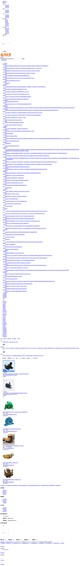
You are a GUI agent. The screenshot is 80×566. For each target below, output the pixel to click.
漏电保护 (7, 73)
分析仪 (22, 223)
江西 (48, 348)
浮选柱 (26, 273)
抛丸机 (31, 257)
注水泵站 (15, 201)
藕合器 (14, 182)
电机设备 (5, 81)
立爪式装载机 (18, 91)
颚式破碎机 (7, 281)
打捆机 (20, 270)
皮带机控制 (26, 65)
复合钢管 (27, 241)
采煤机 (4, 95)
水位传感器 (26, 149)
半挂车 (24, 267)
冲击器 (20, 216)
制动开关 (30, 78)
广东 (10, 348)
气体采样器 (58, 153)
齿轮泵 (15, 196)
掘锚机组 (7, 218)
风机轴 (10, 145)
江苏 (33, 348)
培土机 (47, 270)
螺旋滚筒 (26, 96)
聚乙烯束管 (38, 241)
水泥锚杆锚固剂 (13, 249)
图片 (35, 358)
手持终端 (5, 181)
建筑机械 (5, 259)
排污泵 (17, 196)
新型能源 (5, 296)
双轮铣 (48, 255)
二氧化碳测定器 (19, 161)
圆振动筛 (10, 288)
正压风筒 (7, 237)
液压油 (4, 245)
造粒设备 (7, 276)
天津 (8, 348)
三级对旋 (15, 131)
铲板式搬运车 (8, 112)
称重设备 (11, 276)
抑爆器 (21, 166)
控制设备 (5, 64)
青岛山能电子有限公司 (7, 375)
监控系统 (5, 156)
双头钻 (16, 228)
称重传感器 (16, 150)
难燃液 (4, 243)
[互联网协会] (41, 543)
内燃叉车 (13, 267)
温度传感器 (12, 149)
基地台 (10, 175)
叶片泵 (12, 196)
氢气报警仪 (40, 155)
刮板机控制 (31, 65)
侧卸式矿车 (16, 115)
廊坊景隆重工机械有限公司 (8, 465)
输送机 (12, 273)
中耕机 (50, 270)
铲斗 (24, 89)
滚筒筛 (17, 288)
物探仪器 (5, 219)
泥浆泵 (20, 191)
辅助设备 (5, 76)
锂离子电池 (7, 75)
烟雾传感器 (40, 149)
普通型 (6, 246)
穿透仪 (32, 221)
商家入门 (5, 491)
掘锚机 (22, 86)
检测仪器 (5, 152)
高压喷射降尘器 (50, 138)
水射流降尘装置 (37, 138)
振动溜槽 (15, 291)
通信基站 (7, 175)
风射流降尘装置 (44, 138)
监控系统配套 (5, 168)
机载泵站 (23, 201)
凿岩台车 (18, 213)
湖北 (37, 348)
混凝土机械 (5, 264)
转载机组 (22, 218)
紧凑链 (52, 110)
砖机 (22, 265)
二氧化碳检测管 (13, 153)
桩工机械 (5, 254)
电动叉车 (9, 267)
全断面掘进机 (8, 86)
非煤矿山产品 (9, 355)
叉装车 (27, 112)
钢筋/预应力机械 (15, 260)
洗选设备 (5, 272)
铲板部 (17, 99)
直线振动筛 (14, 288)
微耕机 (31, 270)
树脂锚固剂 (7, 249)
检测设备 (5, 154)
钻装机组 (14, 218)
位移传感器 (65, 149)
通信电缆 (14, 232)
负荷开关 (19, 70)
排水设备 (9, 338)
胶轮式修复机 (8, 101)
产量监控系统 (76, 158)
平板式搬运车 (13, 112)
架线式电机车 (13, 117)
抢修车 (37, 257)
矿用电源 (5, 74)
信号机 (12, 180)
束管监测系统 (8, 159)
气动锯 (15, 225)
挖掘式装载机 (12, 91)
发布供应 (7, 10)
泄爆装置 (11, 166)
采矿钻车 (22, 213)
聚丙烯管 (11, 241)
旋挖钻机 (7, 255)
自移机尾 (67, 107)
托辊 (33, 107)
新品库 (1, 57)
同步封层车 (28, 257)
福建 (46, 348)
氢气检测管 (53, 153)
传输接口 (11, 169)
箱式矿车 (7, 115)
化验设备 (14, 276)
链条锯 (6, 225)
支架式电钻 (32, 211)
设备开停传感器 (55, 149)
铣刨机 (6, 257)
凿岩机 (4, 214)
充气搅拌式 (17, 286)
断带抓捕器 (54, 107)
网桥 (9, 177)
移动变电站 (7, 68)
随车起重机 (17, 262)
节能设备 (5, 294)
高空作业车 (21, 260)
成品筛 (20, 288)
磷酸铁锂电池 (12, 75)
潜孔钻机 (11, 211)
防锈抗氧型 (10, 246)
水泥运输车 (33, 265)
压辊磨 (20, 283)
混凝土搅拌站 (18, 265)
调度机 (20, 175)
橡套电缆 (7, 232)
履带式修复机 (13, 101)
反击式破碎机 (12, 281)
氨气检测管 (44, 153)
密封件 (16, 145)
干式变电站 (17, 68)
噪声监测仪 (62, 153)
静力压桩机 (23, 255)
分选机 (12, 291)
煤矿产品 (5, 355)
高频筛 (6, 288)
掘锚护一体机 (31, 86)
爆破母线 (33, 232)
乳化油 (9, 244)
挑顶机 (25, 218)
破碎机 (16, 110)
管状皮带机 (17, 107)
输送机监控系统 (48, 158)
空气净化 (5, 297)
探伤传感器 (20, 150)
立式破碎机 (35, 281)
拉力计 (16, 104)
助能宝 (6, 19)
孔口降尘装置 (8, 138)
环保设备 (5, 293)
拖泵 (12, 265)
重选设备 (5, 289)
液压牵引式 (7, 96)
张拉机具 (11, 104)
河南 (16, 348)
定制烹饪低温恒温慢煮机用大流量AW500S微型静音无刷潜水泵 (16, 373)
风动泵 (9, 196)
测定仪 (6, 223)
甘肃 (60, 348)
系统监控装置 (8, 164)
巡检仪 (16, 182)
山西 (18, 348)
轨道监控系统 (19, 158)
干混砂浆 (25, 265)
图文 (37, 358)
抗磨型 (14, 246)
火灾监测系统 (54, 158)
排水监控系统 (42, 158)
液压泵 (4, 197)
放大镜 (19, 223)
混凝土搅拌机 (39, 265)
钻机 (4, 209)
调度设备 (5, 184)
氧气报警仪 (35, 155)
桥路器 (14, 177)
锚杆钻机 (14, 211)
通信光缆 (29, 232)
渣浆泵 (23, 191)
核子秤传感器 (26, 150)
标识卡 (16, 169)
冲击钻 (23, 225)
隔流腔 (13, 145)
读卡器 (14, 169)
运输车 (53, 270)
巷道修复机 (14, 99)
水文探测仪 (26, 221)
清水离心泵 (7, 191)
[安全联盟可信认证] (16, 543)
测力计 (14, 104)
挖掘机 (4, 88)
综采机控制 (7, 65)
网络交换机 (30, 169)
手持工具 (5, 224)
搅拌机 (19, 104)
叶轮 (8, 145)
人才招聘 (7, 32)
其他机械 (32, 260)
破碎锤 (9, 253)
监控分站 (7, 169)
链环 (20, 99)
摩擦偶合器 (38, 110)
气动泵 (4, 195)
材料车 (31, 115)
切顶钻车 (37, 213)
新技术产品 (39, 355)
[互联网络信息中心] (25, 543)
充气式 (11, 286)
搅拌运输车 (29, 265)
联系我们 (7, 31)
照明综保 (11, 73)
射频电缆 (26, 232)
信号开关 (23, 78)
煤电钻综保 (19, 73)
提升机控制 (21, 65)
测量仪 (25, 223)
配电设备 (5, 69)
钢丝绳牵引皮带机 (24, 107)
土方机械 (26, 355)
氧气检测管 (48, 153)
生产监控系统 (30, 158)
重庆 (12, 348)
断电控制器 (34, 169)
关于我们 (5, 507)
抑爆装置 (14, 166)
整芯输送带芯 (16, 234)
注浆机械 (7, 265)
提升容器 (5, 121)
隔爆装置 (18, 166)
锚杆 (22, 104)
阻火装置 (7, 166)
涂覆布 (4, 238)
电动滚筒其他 (71, 107)
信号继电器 (16, 180)
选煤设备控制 (45, 65)
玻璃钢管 (19, 241)
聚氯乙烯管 (15, 241)
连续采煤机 (18, 86)
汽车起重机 (7, 262)
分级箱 (6, 291)
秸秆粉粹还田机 (65, 270)
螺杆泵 (20, 196)
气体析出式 (22, 286)
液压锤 (31, 216)
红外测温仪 (17, 149)
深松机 (34, 270)
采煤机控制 (12, 65)
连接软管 (30, 241)
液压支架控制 (36, 65)
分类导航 (7, 17)
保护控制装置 (25, 164)
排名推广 (7, 24)
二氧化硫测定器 (33, 161)
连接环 (30, 110)
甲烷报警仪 (20, 155)
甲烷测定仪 (25, 155)
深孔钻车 (11, 213)
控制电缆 (18, 232)
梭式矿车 (25, 115)
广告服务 (5, 502)
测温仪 (53, 161)
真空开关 (23, 70)
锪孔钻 (37, 228)
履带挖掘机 (7, 89)
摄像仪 (41, 169)
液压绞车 (11, 124)
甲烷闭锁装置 (19, 164)
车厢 (25, 94)
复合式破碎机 (24, 281)
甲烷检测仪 (7, 153)
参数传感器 (49, 149)
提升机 (4, 118)
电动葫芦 (18, 120)
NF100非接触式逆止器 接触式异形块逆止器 (12, 428)
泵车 (10, 265)
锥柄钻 (9, 228)
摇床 (24, 291)
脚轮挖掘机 (17, 89)
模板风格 (7, 16)
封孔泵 (4, 205)
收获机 (23, 270)
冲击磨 (23, 283)
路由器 (11, 177)
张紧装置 (45, 107)
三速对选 (23, 131)
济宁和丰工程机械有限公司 (8, 448)
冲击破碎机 (17, 216)
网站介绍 (7, 29)
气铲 (23, 216)
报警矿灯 (14, 80)
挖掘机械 (5, 251)
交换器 (19, 180)
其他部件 (10, 187)
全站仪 (9, 223)
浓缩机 (17, 273)
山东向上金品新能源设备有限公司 (10, 414)
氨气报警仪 (45, 155)
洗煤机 (6, 273)
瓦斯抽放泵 (17, 203)
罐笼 (6, 122)
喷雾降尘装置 (13, 138)
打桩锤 (19, 255)
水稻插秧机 (44, 270)
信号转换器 (20, 169)
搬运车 (4, 111)
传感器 (4, 148)
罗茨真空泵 (12, 203)
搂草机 (29, 270)
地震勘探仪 (7, 221)
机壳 (6, 145)
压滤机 (29, 273)
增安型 (9, 193)
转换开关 (19, 78)
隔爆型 (15, 128)
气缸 (19, 94)
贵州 (54, 348)
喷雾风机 (15, 140)
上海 (6, 348)
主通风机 (5, 127)
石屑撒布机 (23, 257)
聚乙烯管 (7, 241)
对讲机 (8, 182)
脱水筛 (15, 273)
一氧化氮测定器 (26, 161)
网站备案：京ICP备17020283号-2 (7, 541)
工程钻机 (43, 211)
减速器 (24, 110)
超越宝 (6, 21)
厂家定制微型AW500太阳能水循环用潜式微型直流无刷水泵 (15, 393)
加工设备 (5, 275)
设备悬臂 (25, 99)
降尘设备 (5, 137)
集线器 (22, 180)
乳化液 (6, 244)
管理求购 (7, 6)
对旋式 (20, 128)
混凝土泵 (7, 104)
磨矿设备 (5, 282)
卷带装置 (58, 107)
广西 (44, 348)
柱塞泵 (23, 196)
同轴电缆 (22, 232)
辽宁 (31, 348)
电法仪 (30, 221)
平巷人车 (18, 117)
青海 (62, 348)
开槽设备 (41, 257)
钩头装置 (13, 122)
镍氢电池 (21, 75)
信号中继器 (25, 169)
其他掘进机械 (42, 86)
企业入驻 (5, 499)
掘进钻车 (14, 213)
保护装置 (5, 72)
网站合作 (7, 33)
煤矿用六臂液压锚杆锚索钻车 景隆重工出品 (12, 479)
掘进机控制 (17, 65)
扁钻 (40, 228)
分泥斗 (9, 291)
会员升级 (7, 23)
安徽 (41, 348)
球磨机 (6, 283)
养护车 (34, 257)
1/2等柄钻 (13, 228)
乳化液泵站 (7, 201)
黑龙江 (26, 348)
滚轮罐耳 (16, 122)
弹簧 (17, 94)
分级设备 (5, 287)
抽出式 (9, 128)
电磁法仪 (36, 221)
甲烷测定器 (7, 161)
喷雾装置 (7, 143)
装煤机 (4, 97)
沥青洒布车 (14, 257)
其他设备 (22, 177)
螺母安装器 (32, 225)
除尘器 (6, 136)
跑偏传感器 (70, 149)
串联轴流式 (27, 131)
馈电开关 (11, 70)
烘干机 (15, 270)
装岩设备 (10, 99)
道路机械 (30, 355)
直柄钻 (6, 228)
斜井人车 (22, 117)
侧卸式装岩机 (8, 94)
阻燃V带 (11, 234)
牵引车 (21, 267)
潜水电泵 (5, 192)
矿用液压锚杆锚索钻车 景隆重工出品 (10, 462)
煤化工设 (18, 276)
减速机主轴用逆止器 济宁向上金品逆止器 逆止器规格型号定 (15, 412)
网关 (16, 177)
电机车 (4, 116)
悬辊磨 (17, 283)
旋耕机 (17, 270)
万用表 (12, 223)
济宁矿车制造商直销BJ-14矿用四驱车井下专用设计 (13, 445)
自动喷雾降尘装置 (26, 138)
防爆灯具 (7, 80)
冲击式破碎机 (18, 281)
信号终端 (5, 179)
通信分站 (5, 174)
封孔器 (9, 206)
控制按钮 (12, 78)
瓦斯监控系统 (36, 158)
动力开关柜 (31, 73)
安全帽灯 (11, 80)
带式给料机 (49, 107)
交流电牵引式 (12, 96)
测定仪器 (5, 160)
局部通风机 (5, 129)
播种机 (12, 270)
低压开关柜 (35, 70)
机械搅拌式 (7, 286)
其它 (30, 96)
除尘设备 (5, 134)
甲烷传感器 (7, 149)
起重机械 (5, 261)
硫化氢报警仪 (30, 155)
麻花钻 (34, 228)
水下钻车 (29, 213)
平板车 (28, 115)
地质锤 (16, 223)
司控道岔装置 (44, 164)
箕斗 (8, 122)
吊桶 (10, 122)
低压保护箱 (15, 70)
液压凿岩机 (12, 216)
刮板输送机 (5, 108)
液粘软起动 (62, 107)
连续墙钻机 (32, 255)
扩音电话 (17, 175)
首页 (1, 338)
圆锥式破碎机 (45, 281)
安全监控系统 (8, 158)
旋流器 (18, 291)
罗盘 (14, 223)
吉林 (29, 348)
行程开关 (15, 78)
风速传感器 (35, 149)
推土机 (29, 112)
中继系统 (5, 176)
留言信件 (7, 7)
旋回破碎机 (40, 281)
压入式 (6, 128)
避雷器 (44, 169)
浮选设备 (5, 285)
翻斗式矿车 (11, 115)
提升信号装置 (13, 164)
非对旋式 (24, 128)
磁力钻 (12, 225)
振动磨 (29, 283)
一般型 (17, 128)
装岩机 (4, 92)
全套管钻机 (45, 255)
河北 (14, 348)
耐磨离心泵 (12, 191)
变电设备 (5, 67)
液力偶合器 (33, 110)
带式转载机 (30, 107)
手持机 (11, 182)
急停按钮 (27, 78)
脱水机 (23, 273)
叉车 (6, 267)
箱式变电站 (12, 68)
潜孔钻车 (41, 213)
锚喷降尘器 (32, 138)
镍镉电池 (17, 75)
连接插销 (37, 115)
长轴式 (12, 128)
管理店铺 (7, 15)
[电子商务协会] (48, 543)
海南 (67, 348)
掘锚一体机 (26, 86)
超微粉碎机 (13, 278)
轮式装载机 (7, 91)
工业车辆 (5, 266)
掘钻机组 (11, 218)
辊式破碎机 (50, 281)
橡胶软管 (23, 241)
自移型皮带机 (12, 107)
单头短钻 (19, 228)
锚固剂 (24, 104)
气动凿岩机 (7, 216)
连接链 (33, 115)
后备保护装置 (34, 164)
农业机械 (5, 269)
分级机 (23, 288)
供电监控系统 (13, 158)
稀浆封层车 (18, 257)
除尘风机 (10, 136)
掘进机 (4, 85)
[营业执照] (2, 543)
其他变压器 (39, 68)
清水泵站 (19, 201)
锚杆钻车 (7, 213)
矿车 (4, 113)
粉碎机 (4, 277)
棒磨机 (9, 283)
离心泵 (4, 190)
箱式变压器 (26, 68)
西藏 (58, 348)
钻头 (21, 94)
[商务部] (62, 543)
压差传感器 (31, 149)
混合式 (14, 286)
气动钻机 (7, 211)
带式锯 (9, 225)
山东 (21, 348)
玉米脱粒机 (57, 270)
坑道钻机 (36, 211)
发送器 (6, 180)
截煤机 (22, 96)
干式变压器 (21, 68)
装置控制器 (25, 166)
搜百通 (6, 22)
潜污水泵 (15, 193)
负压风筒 (11, 237)
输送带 (4, 233)
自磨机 (15, 283)
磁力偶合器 (43, 110)
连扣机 (26, 225)
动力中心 (35, 68)
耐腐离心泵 (17, 191)
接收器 (9, 180)
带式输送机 (5, 106)
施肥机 (40, 270)
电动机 (6, 83)
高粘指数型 (17, 246)
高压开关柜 (31, 70)
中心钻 (22, 228)
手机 (6, 182)
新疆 (69, 348)
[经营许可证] (8, 543)
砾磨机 (12, 283)
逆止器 (35, 107)
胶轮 (22, 89)
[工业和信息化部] (56, 543)
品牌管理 (7, 12)
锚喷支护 (5, 102)
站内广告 (7, 26)
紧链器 (29, 225)
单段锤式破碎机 (30, 281)
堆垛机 (18, 267)
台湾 (71, 348)
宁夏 (65, 348)
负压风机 (7, 140)
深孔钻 (42, 228)
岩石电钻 (23, 211)
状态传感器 (61, 149)
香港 (73, 348)
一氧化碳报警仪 (8, 155)
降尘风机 (5, 139)
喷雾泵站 (12, 201)
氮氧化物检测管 (19, 153)
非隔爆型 (10, 133)
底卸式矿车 (20, 115)
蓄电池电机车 (8, 117)
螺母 (23, 94)
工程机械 (14, 355)
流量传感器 (45, 149)
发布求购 (7, 5)
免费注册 (5, 490)
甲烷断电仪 (39, 164)
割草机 (26, 270)
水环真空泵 (7, 203)
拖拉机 (6, 270)
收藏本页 (5, 51)
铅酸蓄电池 (25, 75)
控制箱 (48, 164)
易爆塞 (21, 110)
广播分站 (13, 175)
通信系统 (5, 171)
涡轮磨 (26, 283)
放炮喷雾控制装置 (57, 138)
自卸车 (35, 112)
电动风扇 (5, 132)
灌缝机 (44, 257)
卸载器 (36, 225)
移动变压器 (31, 68)
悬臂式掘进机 (13, 86)
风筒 (4, 235)
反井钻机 (40, 211)
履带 (20, 89)
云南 (56, 348)
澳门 (75, 348)
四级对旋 (19, 131)
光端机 (38, 169)
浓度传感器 (21, 149)
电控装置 (29, 164)
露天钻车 (26, 213)
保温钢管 (34, 241)
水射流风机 (11, 140)
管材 (4, 240)
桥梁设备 (10, 260)
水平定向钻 (11, 255)
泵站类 (4, 200)
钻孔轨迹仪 (17, 221)
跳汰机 (21, 291)
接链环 (55, 110)
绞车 (4, 123)
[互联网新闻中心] (34, 543)
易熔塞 (18, 110)
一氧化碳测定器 (13, 161)
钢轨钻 (20, 225)
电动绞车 (14, 124)
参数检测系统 (65, 158)
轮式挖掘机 (12, 89)
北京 (4, 348)
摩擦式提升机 (13, 120)
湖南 (39, 348)
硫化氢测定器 (39, 161)
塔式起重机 (21, 262)
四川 (52, 348)
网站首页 (5, 1)
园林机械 (29, 260)
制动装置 (39, 107)
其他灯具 (18, 80)
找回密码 (5, 492)
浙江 (35, 348)
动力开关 (27, 70)
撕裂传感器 (75, 149)
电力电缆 (11, 232)
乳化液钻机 (27, 211)
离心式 (31, 131)
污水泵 (26, 191)
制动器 (42, 107)
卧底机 (28, 218)
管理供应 (7, 11)
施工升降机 (26, 262)
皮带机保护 (15, 73)
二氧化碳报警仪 (15, 155)
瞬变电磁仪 (12, 221)
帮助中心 (5, 494)
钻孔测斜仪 (21, 221)
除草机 (61, 270)
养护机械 (5, 256)
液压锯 (17, 225)
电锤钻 (29, 228)
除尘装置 (13, 136)
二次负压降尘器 (64, 138)
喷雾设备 (5, 142)
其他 (39, 70)
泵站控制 (41, 65)
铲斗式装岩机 (13, 94)
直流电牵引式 (18, 96)
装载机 (4, 90)
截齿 (29, 96)
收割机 (9, 270)
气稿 (25, 216)
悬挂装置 (20, 122)
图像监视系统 (25, 158)
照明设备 (5, 79)
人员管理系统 (71, 158)
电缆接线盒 (7, 78)
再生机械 (10, 257)
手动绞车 (18, 124)
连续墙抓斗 (16, 255)
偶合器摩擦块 (48, 110)
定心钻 (32, 228)
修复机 (31, 218)
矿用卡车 (39, 112)
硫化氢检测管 (39, 153)
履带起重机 (12, 262)
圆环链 (27, 110)
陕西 (50, 348)
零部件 (6, 187)
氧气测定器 (44, 161)
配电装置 (7, 70)
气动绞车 (7, 124)
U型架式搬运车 (19, 112)
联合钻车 (33, 213)
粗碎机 (6, 278)
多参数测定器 (49, 161)
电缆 (4, 230)
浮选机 (20, 273)
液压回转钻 (18, 211)
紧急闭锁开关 (11, 150)
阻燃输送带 (7, 234)
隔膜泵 (6, 196)
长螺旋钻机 (36, 255)
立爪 (26, 91)
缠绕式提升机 (8, 120)
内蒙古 (23, 348)
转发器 (6, 177)
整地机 (37, 270)
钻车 (4, 212)
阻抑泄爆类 (5, 165)
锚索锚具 (28, 104)
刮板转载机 (12, 110)
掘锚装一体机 (37, 86)
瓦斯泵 (4, 202)
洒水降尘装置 (19, 138)
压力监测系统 (59, 158)
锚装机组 (18, 218)
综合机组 (5, 217)
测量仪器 (5, 222)
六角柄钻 (26, 228)
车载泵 (14, 265)
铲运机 (32, 112)
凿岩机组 (28, 216)
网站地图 (7, 28)
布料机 (43, 265)
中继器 (18, 177)
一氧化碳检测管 (33, 153)
